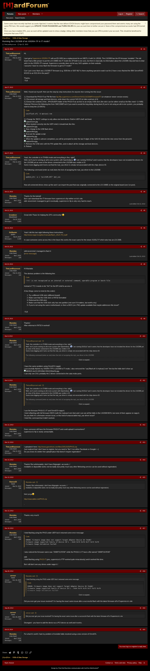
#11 (144, 380)
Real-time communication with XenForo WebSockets (82, 668)
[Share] (141, 49)
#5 (144, 210)
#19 (144, 608)
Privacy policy (132, 663)
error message (30, 254)
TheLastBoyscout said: (33, 341)
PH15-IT (43, 559)
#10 (144, 336)
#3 (144, 153)
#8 (144, 264)
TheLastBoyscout (10, 44)
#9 (144, 318)
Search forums (20, 18)
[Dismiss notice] (145, 23)
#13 (144, 442)
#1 (144, 49)
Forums (10, 14)
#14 (144, 460)
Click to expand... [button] (85, 360)
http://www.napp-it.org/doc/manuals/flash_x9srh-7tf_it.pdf (45, 235)
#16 (144, 511)
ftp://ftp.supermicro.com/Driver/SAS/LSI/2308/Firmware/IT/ (78, 97)
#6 (144, 228)
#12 (144, 425)
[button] (28, 14)
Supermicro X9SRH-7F (41, 58)
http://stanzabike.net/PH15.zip (35, 499)
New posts (22, 14)
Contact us (109, 663)
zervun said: (30, 613)
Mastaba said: (30, 482)
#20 (144, 629)
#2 (144, 87)
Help (140, 663)
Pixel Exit (61, 668)
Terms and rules (120, 663)
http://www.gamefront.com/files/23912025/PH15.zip (57, 447)
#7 (144, 246)
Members (36, 14)
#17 (144, 528)
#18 (144, 571)
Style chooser (9, 663)
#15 (144, 477)
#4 (144, 192)
